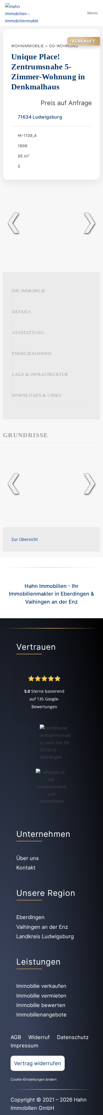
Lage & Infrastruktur (40, 374)
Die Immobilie (28, 290)
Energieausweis (32, 353)
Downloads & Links (36, 395)
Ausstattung (28, 332)
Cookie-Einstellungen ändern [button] (34, 1079)
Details (21, 311)
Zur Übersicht (24, 539)
